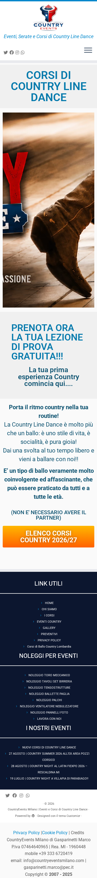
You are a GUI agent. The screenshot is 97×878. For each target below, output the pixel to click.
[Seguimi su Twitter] (6, 52)
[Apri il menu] (88, 51)
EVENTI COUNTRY (49, 621)
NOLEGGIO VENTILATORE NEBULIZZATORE (49, 706)
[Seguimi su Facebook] (12, 52)
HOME (49, 603)
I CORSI (49, 615)
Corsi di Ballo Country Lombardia (49, 646)
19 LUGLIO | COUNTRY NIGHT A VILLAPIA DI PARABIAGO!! (49, 778)
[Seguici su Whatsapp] (23, 52)
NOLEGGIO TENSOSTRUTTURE (49, 687)
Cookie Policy (55, 832)
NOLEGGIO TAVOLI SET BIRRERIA (49, 681)
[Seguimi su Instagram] (18, 52)
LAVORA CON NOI (49, 719)
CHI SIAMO (49, 609)
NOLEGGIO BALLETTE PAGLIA (49, 694)
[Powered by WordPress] (33, 815)
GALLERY (49, 628)
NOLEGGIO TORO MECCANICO (49, 675)
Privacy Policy (27, 832)
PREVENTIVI (49, 634)
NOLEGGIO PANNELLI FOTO (49, 712)
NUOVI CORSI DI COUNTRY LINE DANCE (49, 747)
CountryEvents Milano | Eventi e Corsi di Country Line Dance (48, 809)
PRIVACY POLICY (49, 640)
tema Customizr (69, 816)
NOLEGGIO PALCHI (49, 700)
